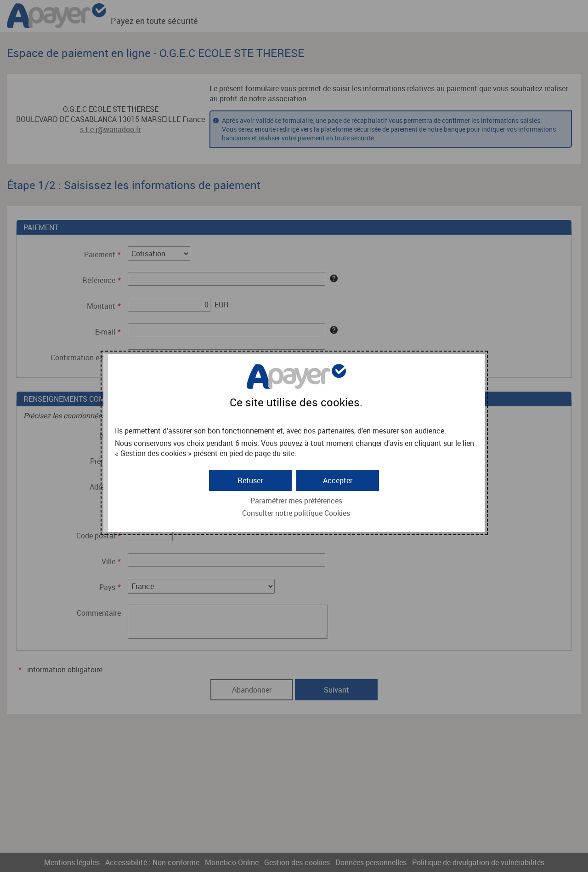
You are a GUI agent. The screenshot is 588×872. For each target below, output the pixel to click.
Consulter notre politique (296, 513)
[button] (337, 480)
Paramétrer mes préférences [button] (296, 501)
